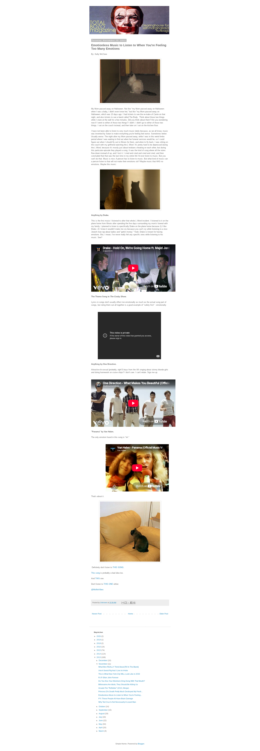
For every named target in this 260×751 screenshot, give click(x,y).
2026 (99, 636)
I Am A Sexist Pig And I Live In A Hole (113, 670)
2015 (99, 650)
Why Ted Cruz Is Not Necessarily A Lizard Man (117, 702)
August (102, 714)
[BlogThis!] (125, 602)
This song (95, 573)
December (103, 660)
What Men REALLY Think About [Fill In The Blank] (118, 667)
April (101, 728)
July (100, 717)
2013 (99, 657)
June (101, 720)
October (102, 707)
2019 (99, 640)
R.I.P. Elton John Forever (108, 678)
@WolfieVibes (97, 589)
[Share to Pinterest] (134, 602)
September (103, 710)
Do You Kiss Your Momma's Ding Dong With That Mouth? (121, 681)
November (103, 664)
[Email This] (122, 602)
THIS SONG (118, 567)
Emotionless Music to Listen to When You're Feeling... (120, 695)
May (101, 724)
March (101, 731)
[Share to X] (128, 602)
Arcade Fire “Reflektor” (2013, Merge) (113, 688)
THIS (97, 578)
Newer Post (96, 614)
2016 (99, 647)
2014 (99, 654)
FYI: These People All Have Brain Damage (115, 699)
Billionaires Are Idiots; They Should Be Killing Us (118, 684)
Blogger (141, 744)
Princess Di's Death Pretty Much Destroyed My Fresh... (120, 692)
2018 (99, 643)
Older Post (163, 614)
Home (130, 614)
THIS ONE (108, 584)
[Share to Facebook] (131, 602)
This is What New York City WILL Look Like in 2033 (119, 674)
